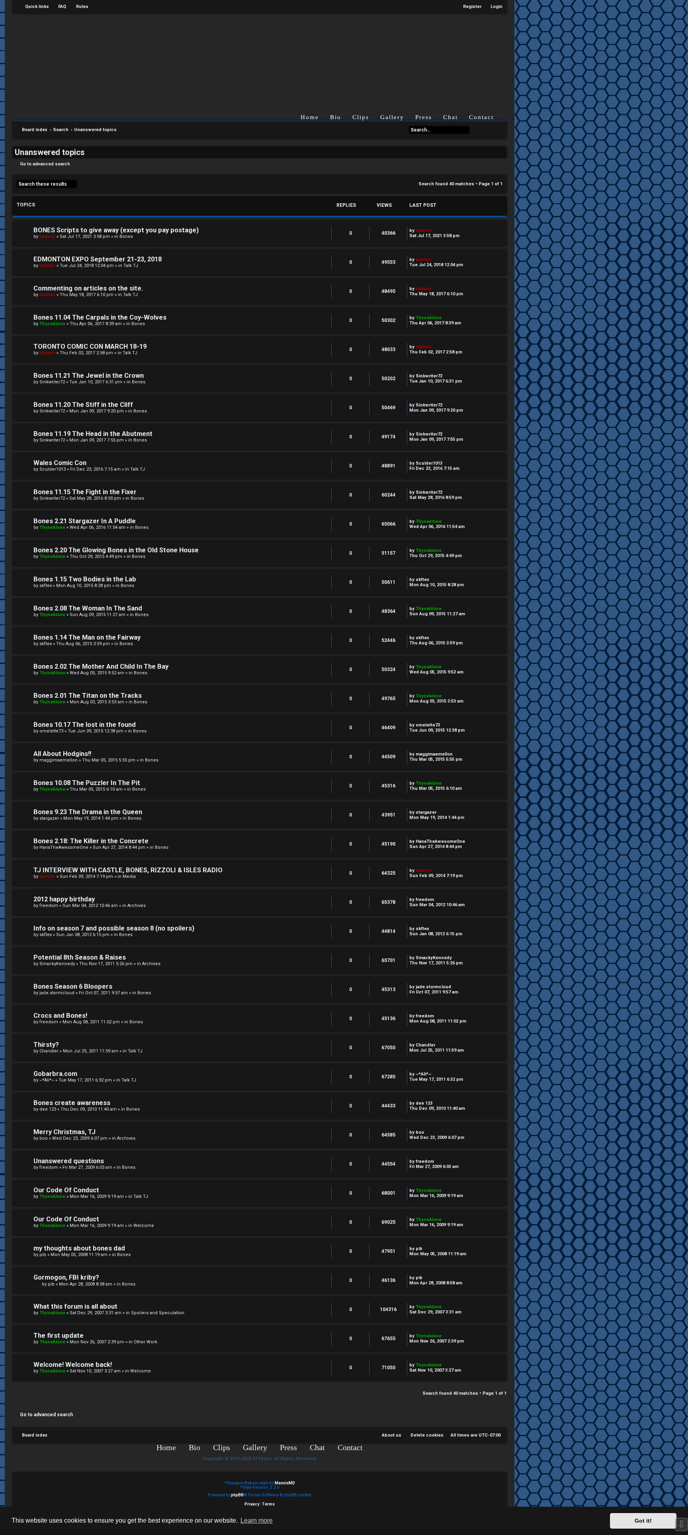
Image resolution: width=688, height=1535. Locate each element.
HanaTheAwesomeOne (63, 847)
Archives (136, 905)
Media (129, 876)
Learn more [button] (256, 1520)
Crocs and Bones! (60, 1015)
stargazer (49, 818)
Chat (450, 117)
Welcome (143, 1225)
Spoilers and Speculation (157, 1312)
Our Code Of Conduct (66, 1190)
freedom (48, 905)
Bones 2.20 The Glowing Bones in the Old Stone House (116, 550)
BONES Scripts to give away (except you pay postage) (116, 230)
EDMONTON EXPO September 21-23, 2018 (97, 259)
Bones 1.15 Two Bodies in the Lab (84, 579)
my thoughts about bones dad (79, 1248)
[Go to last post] (435, 230)
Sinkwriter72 (52, 382)
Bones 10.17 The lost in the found (84, 724)
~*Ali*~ (46, 1080)
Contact (481, 117)
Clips (360, 117)
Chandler (49, 1051)
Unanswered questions (68, 1161)
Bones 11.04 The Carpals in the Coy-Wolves (99, 317)
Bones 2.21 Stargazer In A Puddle (84, 521)
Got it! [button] (643, 1520)
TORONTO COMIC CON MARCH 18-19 (90, 346)
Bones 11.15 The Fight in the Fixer (85, 492)
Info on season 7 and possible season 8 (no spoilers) (113, 928)
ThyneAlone (52, 323)
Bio (335, 117)
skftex (45, 585)
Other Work (145, 1342)
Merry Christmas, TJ (64, 1132)
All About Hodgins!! (62, 754)
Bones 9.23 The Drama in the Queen (87, 812)
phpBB (237, 1495)
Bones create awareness (71, 1103)
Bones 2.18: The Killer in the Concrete (91, 841)
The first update (58, 1335)
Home (310, 117)
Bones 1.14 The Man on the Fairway (87, 637)
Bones (126, 236)
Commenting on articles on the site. (88, 288)
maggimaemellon (58, 760)
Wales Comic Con (59, 463)
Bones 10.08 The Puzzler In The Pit (86, 783)
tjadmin (47, 236)
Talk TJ (130, 265)
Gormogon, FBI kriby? (66, 1277)
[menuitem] (58, 7)
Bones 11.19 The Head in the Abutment (92, 434)
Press (423, 117)
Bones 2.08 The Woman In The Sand (87, 608)
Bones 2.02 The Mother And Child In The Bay (100, 666)
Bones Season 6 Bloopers (72, 986)
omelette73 (51, 731)
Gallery (392, 117)
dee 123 (47, 1109)
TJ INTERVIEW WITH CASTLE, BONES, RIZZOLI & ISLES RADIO (128, 870)
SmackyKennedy (57, 963)
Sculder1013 (52, 469)
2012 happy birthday (64, 899)
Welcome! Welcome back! (72, 1364)
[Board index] (265, 57)
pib (42, 1254)
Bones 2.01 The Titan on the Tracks (87, 695)
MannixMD (285, 1483)
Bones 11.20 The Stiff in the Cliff (83, 404)
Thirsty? (46, 1044)
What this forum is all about (75, 1306)
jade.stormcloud (56, 992)
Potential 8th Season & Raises (79, 957)
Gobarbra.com (55, 1074)
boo (43, 1138)
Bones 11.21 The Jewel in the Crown (88, 375)
